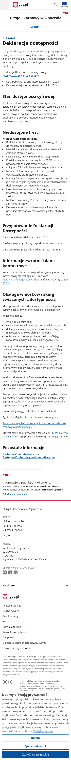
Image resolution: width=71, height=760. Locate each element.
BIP (4, 621)
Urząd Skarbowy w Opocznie (35, 17)
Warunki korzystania (14, 632)
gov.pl (14, 597)
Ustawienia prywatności (16, 648)
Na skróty (9, 585)
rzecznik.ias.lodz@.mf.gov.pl (19, 279)
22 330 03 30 (10, 551)
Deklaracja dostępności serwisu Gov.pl (24, 642)
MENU (34, 27)
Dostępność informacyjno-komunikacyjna (29, 457)
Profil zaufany (10, 616)
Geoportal (8, 637)
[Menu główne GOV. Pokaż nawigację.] (4, 4)
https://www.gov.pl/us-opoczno (21, 75)
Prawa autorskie (12, 626)
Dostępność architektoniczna (21, 454)
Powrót (10, 37)
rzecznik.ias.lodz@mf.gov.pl (43, 417)
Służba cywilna (11, 610)
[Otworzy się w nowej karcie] (5, 572)
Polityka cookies (12, 605)
